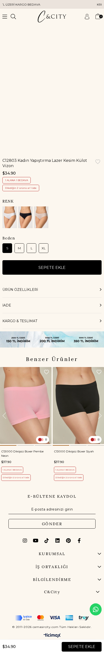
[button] (8, 445)
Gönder (52, 523)
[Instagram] (25, 540)
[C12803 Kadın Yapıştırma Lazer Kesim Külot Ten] (41, 217)
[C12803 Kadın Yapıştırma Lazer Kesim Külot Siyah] (25, 217)
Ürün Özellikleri (20, 289)
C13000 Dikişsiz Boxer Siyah (74, 451)
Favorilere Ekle (46, 372)
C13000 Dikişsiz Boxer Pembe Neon (22, 453)
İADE (6, 305)
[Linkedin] (57, 540)
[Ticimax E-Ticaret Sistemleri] (52, 635)
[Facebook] (79, 540)
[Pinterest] (68, 540)
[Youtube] (36, 540)
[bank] (52, 618)
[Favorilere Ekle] (98, 162)
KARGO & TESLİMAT (19, 321)
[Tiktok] (47, 540)
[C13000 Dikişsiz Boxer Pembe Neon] (26, 405)
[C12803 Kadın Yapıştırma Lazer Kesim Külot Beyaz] (9, 217)
